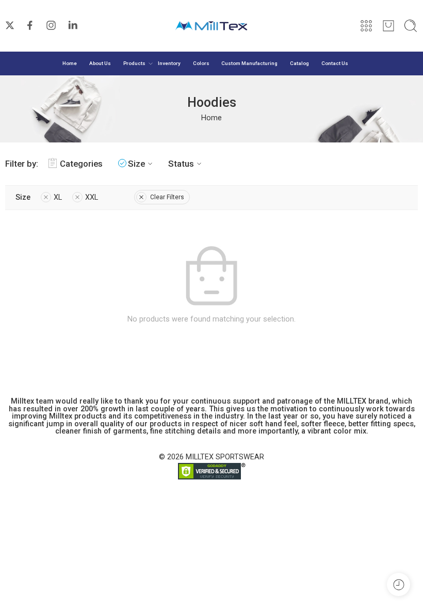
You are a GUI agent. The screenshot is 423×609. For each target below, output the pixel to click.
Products (134, 63)
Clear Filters (167, 197)
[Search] (410, 26)
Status (181, 163)
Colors (201, 63)
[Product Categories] (366, 26)
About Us (100, 63)
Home (69, 63)
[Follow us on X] (9, 25)
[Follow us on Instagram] (51, 25)
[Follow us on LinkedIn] (72, 25)
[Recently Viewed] (398, 584)
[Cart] (388, 26)
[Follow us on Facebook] (30, 25)
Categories (81, 163)
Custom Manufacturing (249, 63)
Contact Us (334, 63)
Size (136, 163)
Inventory (169, 63)
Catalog (299, 63)
